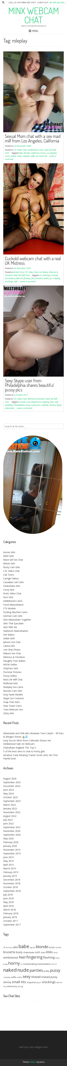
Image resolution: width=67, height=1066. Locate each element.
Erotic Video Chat (12, 593)
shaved (52, 405)
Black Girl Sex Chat (13, 559)
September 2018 (12, 890)
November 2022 (11, 812)
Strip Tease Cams (12, 705)
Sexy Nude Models (13, 694)
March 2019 (9, 868)
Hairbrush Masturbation (15, 630)
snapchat (31, 982)
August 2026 (9, 778)
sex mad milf (41, 156)
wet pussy (12, 986)
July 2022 (8, 819)
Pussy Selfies (10, 675)
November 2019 (11, 849)
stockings (9, 281)
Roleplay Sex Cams (13, 687)
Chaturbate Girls (11, 585)
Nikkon (33, 1062)
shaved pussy (49, 977)
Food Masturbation (13, 604)
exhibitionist (10, 957)
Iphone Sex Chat (11, 642)
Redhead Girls (10, 683)
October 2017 (10, 920)
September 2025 (12, 782)
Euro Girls (8, 597)
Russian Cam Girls (12, 690)
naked (13, 156)
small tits (19, 982)
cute (43, 952)
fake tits (19, 278)
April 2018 (8, 905)
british (58, 947)
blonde (27, 153)
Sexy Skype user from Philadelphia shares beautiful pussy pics (29, 385)
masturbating (30, 963)
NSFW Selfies (10, 664)
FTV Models (9, 608)
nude (19, 156)
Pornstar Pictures (12, 672)
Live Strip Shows (11, 649)
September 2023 (12, 801)
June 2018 (8, 898)
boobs (52, 947)
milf (56, 402)
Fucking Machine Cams (15, 612)
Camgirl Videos (11, 578)
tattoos (59, 982)
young (20, 986)
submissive (9, 408)
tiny (4, 986)
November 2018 (11, 883)
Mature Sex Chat (12, 653)
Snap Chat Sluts (11, 702)
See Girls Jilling (57, 2)
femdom (39, 278)
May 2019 (8, 860)
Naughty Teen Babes (14, 660)
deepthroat (36, 402)
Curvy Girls (8, 589)
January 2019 (10, 875)
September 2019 (12, 853)
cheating (46, 275)
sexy (27, 976)
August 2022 (9, 816)
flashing (49, 957)
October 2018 (10, 887)
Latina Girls (9, 645)
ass (15, 947)
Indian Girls (9, 638)
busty (19, 952)
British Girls (18, 272)
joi (51, 278)
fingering (34, 957)
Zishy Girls (8, 713)
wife (16, 281)
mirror (54, 964)
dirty (55, 952)
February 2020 (10, 842)
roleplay (25, 156)
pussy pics (35, 405)
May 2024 (8, 793)
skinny (7, 982)
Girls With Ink (10, 627)
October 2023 (10, 797)
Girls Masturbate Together (17, 619)
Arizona (9, 947)
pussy (28, 405)
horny (43, 153)
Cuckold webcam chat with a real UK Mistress (33, 260)
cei (40, 275)
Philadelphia (19, 405)
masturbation (44, 963)
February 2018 (10, 913)
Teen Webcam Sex (13, 709)
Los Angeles (52, 153)
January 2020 (10, 845)
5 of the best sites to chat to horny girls (24, 751)
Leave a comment (28, 281)
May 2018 (8, 902)
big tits (32, 947)
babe (20, 153)
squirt (38, 982)
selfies (19, 977)
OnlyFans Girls (10, 668)
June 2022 (8, 823)
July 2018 (8, 894)
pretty (46, 970)
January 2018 (10, 917)
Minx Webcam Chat (33, 15)
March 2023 (9, 804)
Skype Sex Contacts (13, 698)
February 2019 (10, 872)
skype (58, 405)
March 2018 (9, 909)
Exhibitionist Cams (36, 149)
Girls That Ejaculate (13, 623)
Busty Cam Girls (11, 567)
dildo (49, 952)
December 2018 (11, 879)
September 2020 (12, 834)
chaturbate (28, 952)
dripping (45, 402)
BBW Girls (8, 556)
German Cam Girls (12, 615)
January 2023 (10, 808)
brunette (9, 952)
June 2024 (8, 789)
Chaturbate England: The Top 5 (19, 747)
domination (10, 278)
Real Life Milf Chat (21, 275)
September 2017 (12, 924)
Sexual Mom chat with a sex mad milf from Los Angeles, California (32, 138)
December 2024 (11, 786)
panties (36, 970)
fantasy (27, 278)
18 (4, 947)
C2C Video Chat (20, 149)
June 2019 (8, 857)
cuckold (54, 275)
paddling (9, 405)
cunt (28, 402)
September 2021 (12, 827)
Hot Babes (43, 272)
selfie (32, 156)
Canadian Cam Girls (13, 582)
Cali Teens (8, 574)
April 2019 (8, 864)
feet (33, 278)
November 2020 (11, 831)
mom (7, 156)
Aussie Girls (9, 552)
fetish (46, 278)
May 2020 (8, 838)
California (35, 153)
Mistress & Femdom (36, 398)
